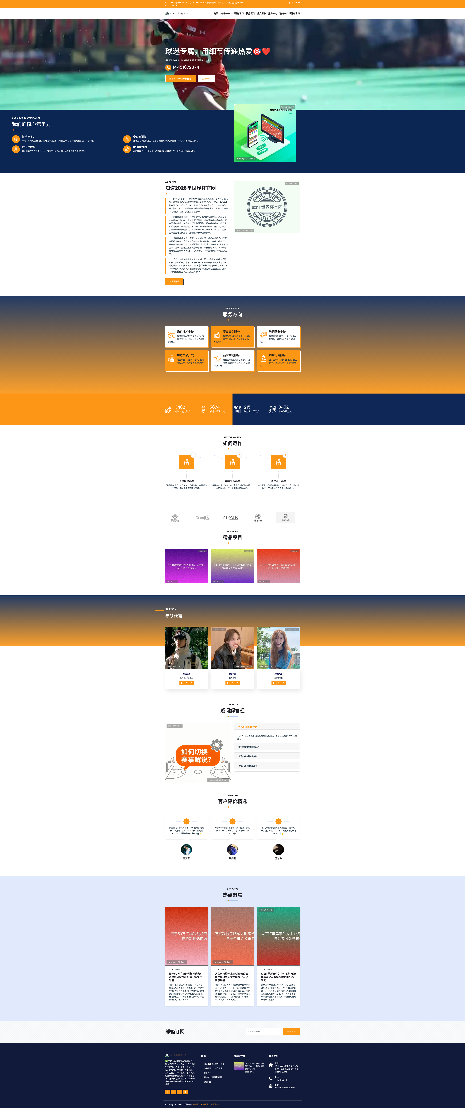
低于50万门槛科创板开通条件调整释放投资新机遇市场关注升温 (232, 977)
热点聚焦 (261, 13)
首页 (216, 13)
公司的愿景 (174, 281)
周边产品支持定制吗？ (248, 756)
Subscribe (291, 1031)
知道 (232, 13)
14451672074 (174, 5)
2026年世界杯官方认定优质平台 (206, 1104)
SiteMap (208, 1081)
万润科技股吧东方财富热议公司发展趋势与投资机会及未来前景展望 (277, 977)
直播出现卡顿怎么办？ (248, 766)
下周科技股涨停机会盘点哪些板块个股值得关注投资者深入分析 (234, 580)
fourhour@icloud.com (177, 2)
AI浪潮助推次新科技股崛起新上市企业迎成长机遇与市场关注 (188, 580)
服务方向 (272, 13)
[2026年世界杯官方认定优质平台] (178, 13)
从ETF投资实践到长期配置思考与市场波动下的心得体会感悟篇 (280, 580)
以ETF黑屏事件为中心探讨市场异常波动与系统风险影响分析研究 (186, 977)
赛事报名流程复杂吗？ (248, 726)
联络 (289, 13)
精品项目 (250, 13)
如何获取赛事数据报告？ (249, 746)
